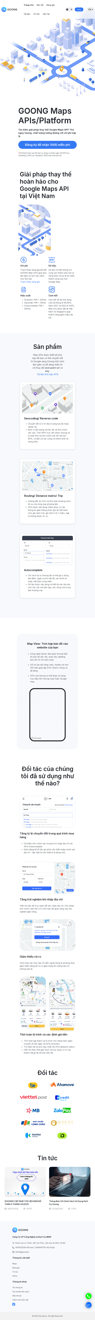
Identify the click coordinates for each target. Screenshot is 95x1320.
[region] (47, 714)
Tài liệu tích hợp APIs (47, 374)
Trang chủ (29, 5)
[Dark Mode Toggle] (69, 9)
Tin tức (36, 14)
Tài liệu (27, 14)
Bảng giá (50, 5)
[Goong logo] (36, 738)
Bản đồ (40, 5)
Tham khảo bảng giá (30, 282)
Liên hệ (46, 14)
